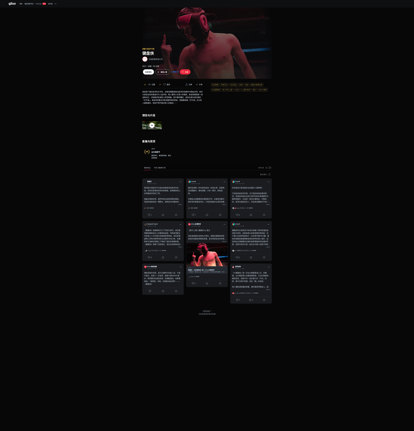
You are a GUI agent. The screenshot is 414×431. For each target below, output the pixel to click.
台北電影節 (216, 90)
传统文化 (224, 85)
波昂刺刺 (238, 266)
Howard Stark (152, 224)
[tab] (55, 3)
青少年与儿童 (227, 90)
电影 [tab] (20, 4)
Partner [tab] (40, 4)
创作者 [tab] (50, 4)
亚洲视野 (215, 85)
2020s (237, 90)
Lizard (193, 181)
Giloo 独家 (263, 90)
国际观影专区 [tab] (29, 4)
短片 (254, 90)
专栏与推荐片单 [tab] (160, 168)
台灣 (240, 85)
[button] (180, 181)
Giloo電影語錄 (152, 266)
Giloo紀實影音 (196, 224)
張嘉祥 (149, 181)
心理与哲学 (246, 90)
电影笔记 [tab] (147, 168)
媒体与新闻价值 (256, 85)
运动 (246, 85)
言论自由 (233, 85)
